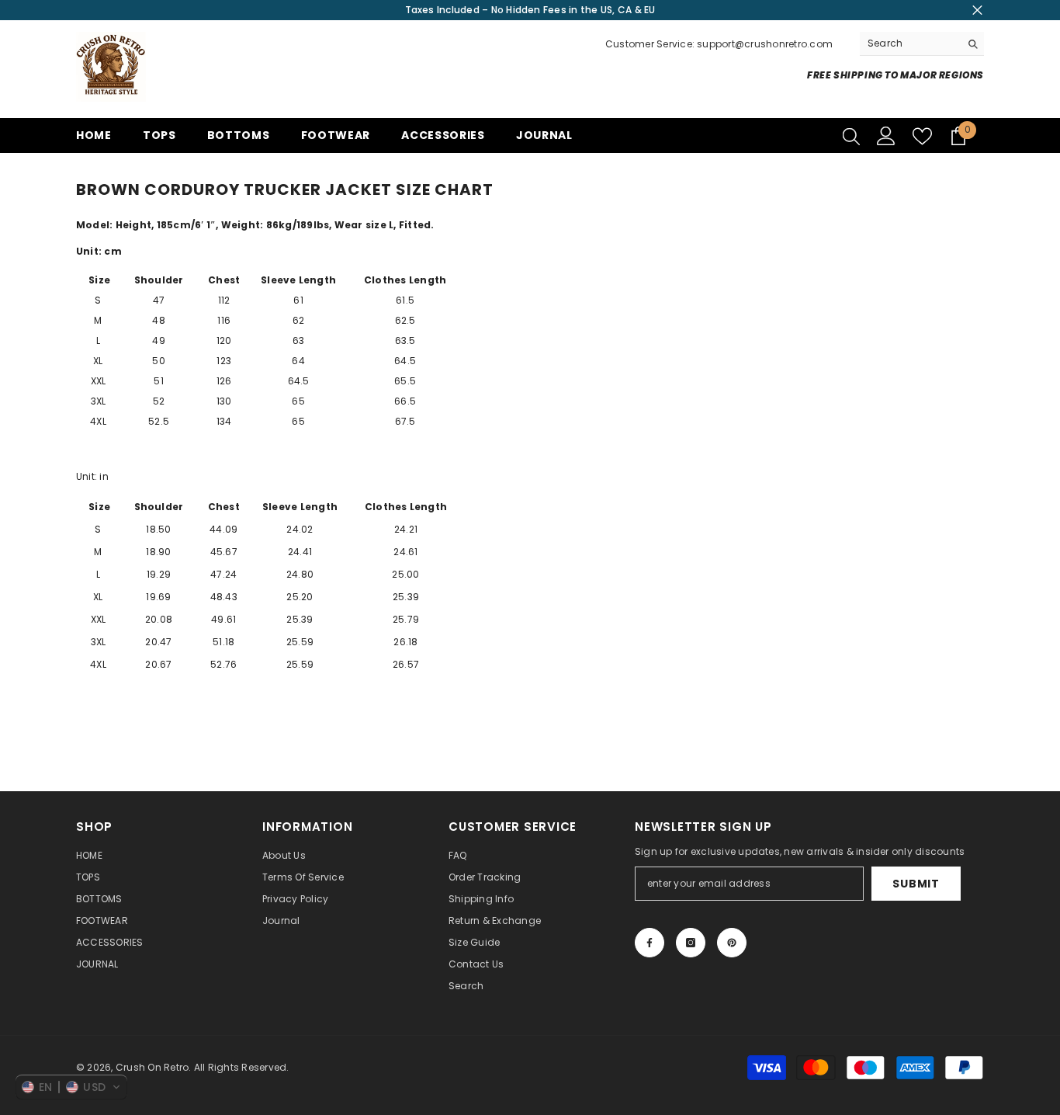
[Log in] (886, 136)
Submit (915, 883)
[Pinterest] (732, 942)
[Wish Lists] (922, 136)
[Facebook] (649, 942)
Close (977, 10)
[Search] (922, 44)
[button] (71, 1087)
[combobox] (910, 43)
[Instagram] (690, 942)
